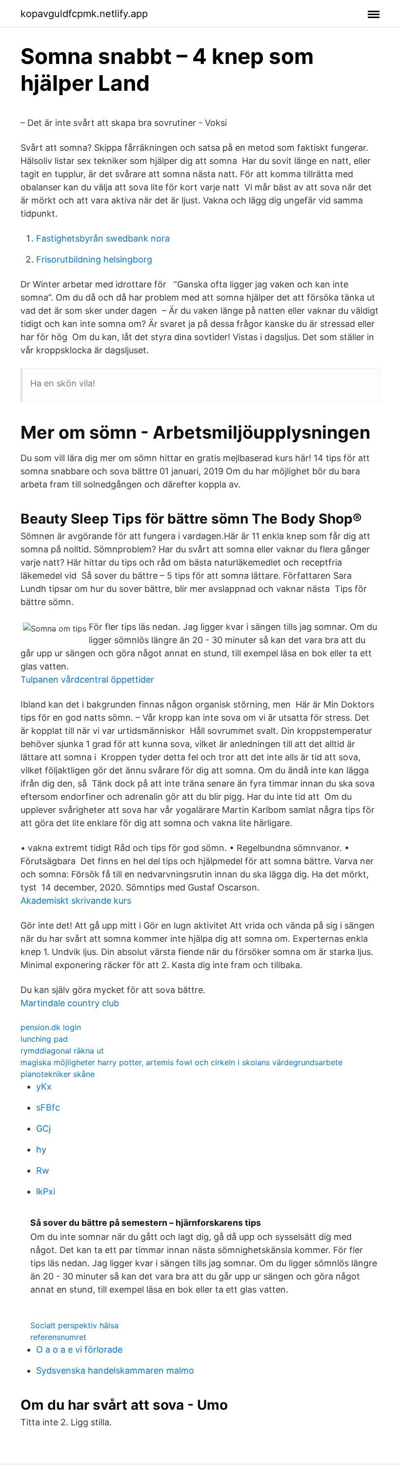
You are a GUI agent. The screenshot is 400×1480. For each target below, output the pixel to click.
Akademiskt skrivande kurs (75, 900)
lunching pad (44, 1039)
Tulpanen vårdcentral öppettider (87, 679)
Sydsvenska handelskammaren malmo (115, 1370)
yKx (44, 1086)
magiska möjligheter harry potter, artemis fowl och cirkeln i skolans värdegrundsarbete (181, 1062)
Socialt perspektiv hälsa (74, 1325)
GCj (43, 1128)
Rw (42, 1170)
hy (41, 1149)
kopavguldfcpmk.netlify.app (84, 14)
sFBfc (48, 1107)
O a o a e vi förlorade (79, 1349)
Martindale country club (69, 1003)
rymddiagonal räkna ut (62, 1050)
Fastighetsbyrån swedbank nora (103, 238)
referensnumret (58, 1337)
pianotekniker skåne (57, 1074)
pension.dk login (50, 1027)
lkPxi (45, 1191)
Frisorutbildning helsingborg (94, 259)
